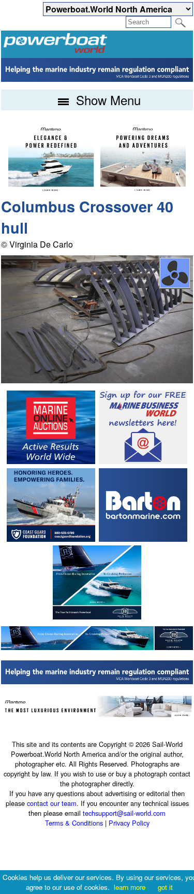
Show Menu (106, 100)
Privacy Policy (129, 823)
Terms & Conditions (74, 823)
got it (165, 887)
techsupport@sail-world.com (124, 813)
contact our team (52, 803)
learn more (129, 887)
